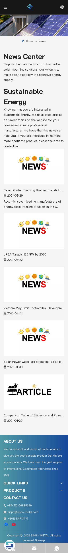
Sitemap (40, 540)
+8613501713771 (18, 518)
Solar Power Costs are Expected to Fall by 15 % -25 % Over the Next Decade (34, 362)
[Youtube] (14, 525)
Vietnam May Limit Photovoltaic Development (34, 308)
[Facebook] (6, 525)
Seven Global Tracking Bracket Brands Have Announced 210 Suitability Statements (34, 190)
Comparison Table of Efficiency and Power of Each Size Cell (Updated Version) (34, 415)
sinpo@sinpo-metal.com (23, 512)
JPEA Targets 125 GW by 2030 (25, 254)
